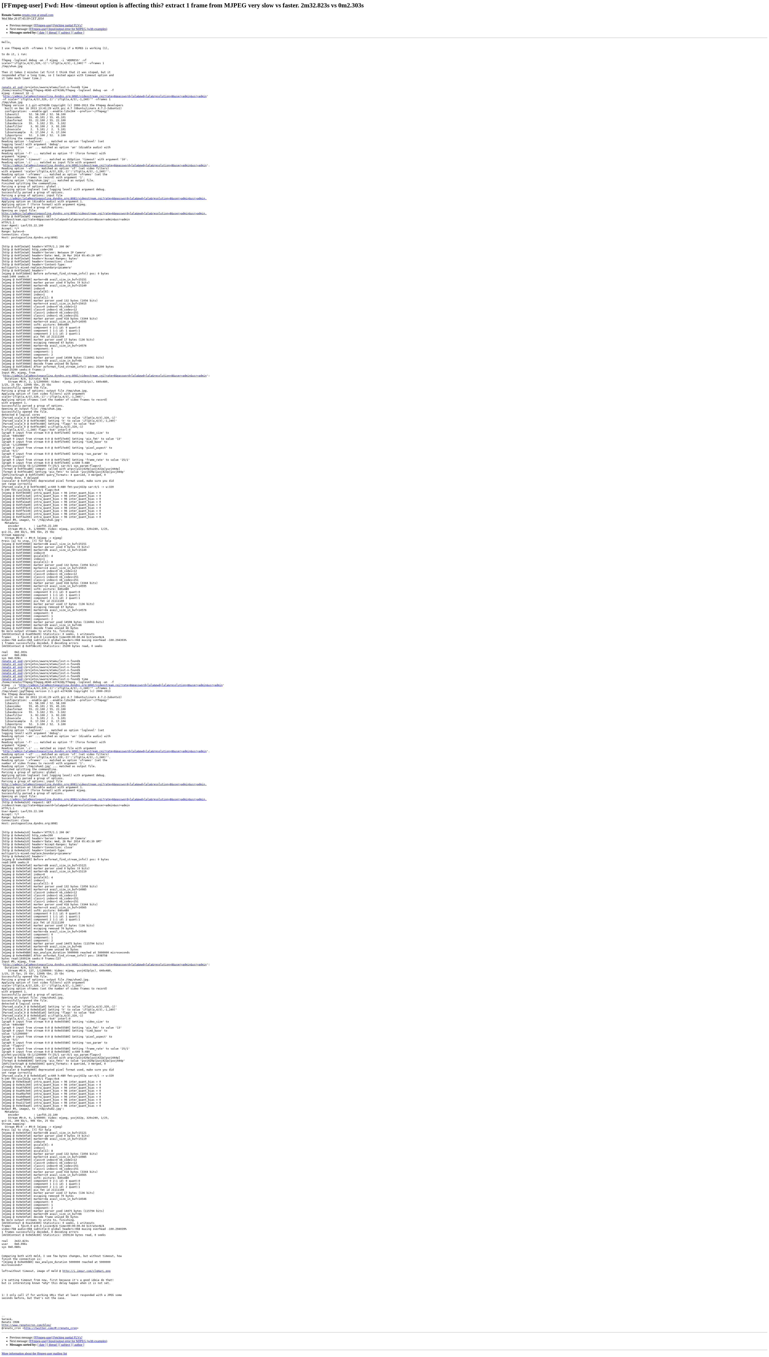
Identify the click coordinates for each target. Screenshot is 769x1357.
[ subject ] (65, 32)
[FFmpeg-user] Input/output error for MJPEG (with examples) (68, 29)
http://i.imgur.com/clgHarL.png (86, 1270)
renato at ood (12, 87)
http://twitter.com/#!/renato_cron (50, 1328)
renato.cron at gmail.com (37, 15)
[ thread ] (52, 32)
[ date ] (41, 32)
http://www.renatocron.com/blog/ (26, 1325)
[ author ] (78, 32)
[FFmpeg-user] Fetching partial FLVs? (58, 25)
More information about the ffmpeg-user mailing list (34, 1353)
